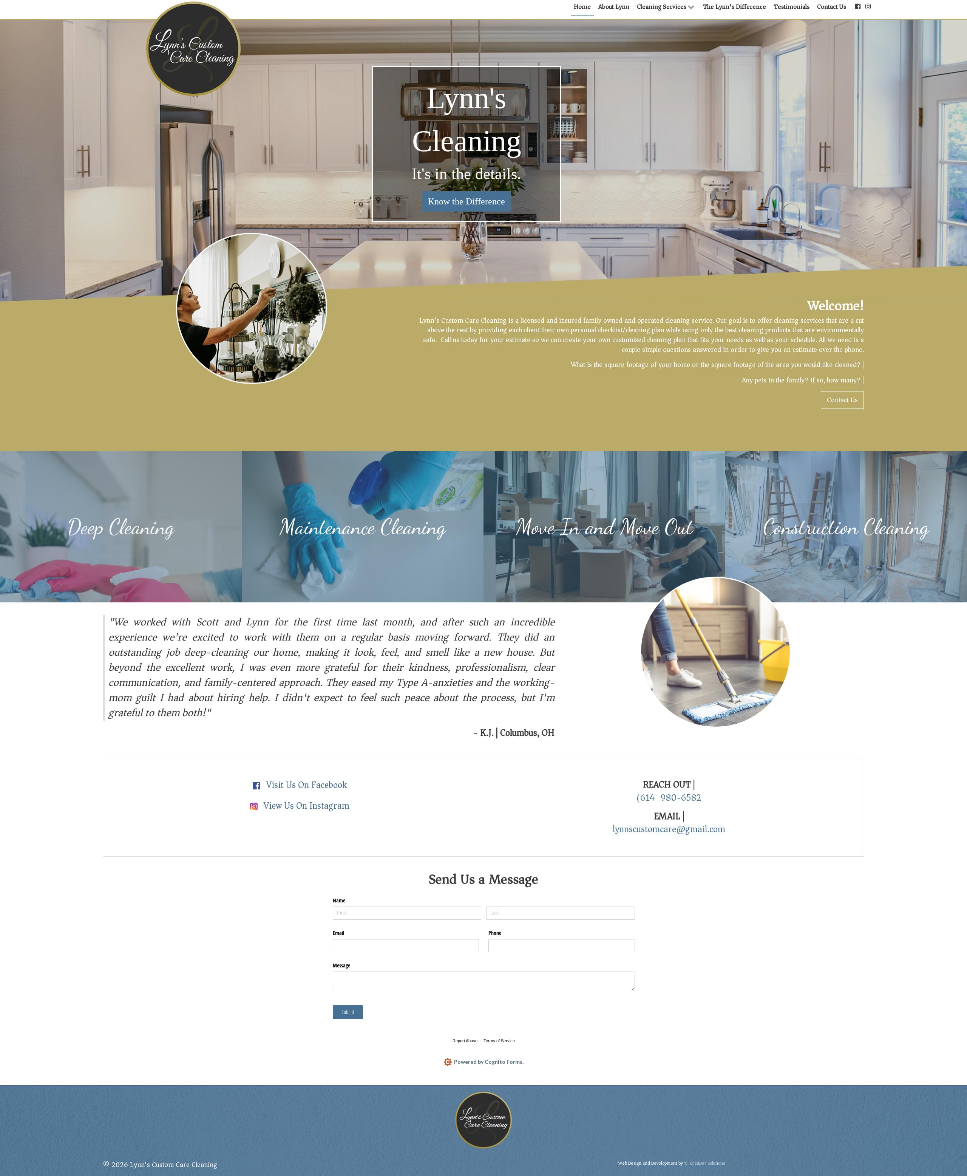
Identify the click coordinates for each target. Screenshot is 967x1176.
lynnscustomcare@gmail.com (669, 829)
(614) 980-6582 (668, 798)
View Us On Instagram (305, 806)
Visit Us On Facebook (305, 785)
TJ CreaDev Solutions (704, 1163)
